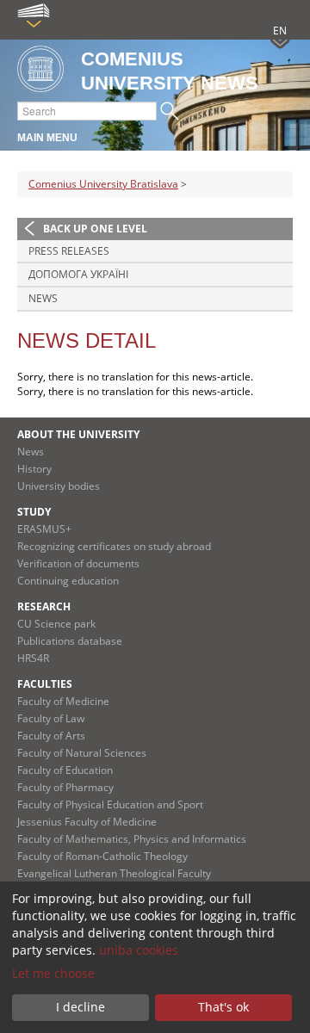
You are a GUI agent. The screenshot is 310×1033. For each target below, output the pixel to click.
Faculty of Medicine (63, 701)
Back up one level (95, 228)
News (43, 298)
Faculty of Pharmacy (65, 787)
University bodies (58, 486)
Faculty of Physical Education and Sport (110, 804)
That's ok (223, 1007)
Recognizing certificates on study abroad (114, 546)
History (34, 468)
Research (44, 606)
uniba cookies (138, 950)
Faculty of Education (65, 770)
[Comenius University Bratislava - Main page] (40, 70)
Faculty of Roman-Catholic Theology (102, 856)
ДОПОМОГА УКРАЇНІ (78, 274)
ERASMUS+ (44, 529)
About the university (78, 434)
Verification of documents (78, 563)
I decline (80, 1007)
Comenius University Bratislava (103, 183)
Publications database (69, 641)
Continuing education (68, 580)
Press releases (68, 251)
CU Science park (56, 623)
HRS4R (33, 658)
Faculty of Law (50, 718)
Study (34, 511)
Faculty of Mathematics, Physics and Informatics (131, 839)
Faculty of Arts (51, 735)
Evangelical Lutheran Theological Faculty (114, 873)
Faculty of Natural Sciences (81, 752)
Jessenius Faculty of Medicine (87, 821)
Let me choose (53, 973)
